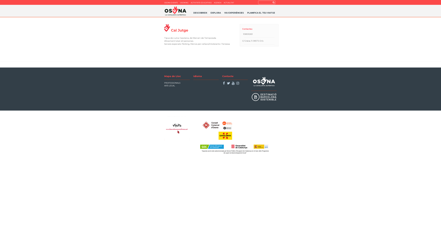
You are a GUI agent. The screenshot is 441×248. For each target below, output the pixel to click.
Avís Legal (169, 86)
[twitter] (228, 83)
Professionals (172, 83)
